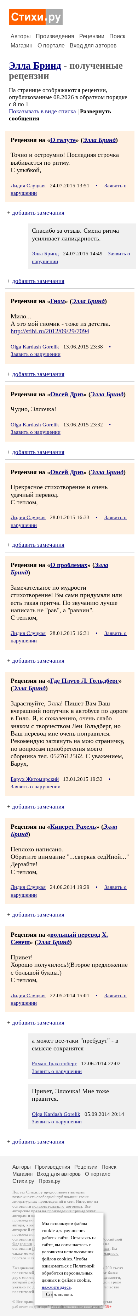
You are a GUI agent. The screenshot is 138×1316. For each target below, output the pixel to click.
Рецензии (91, 36)
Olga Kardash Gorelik (35, 347)
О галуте (63, 139)
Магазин (22, 45)
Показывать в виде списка (42, 111)
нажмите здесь (56, 1287)
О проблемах (68, 564)
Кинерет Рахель (73, 826)
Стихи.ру (23, 1181)
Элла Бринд (35, 65)
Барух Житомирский (35, 779)
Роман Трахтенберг (54, 1063)
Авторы (21, 36)
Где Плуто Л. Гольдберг (84, 680)
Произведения (55, 36)
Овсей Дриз (67, 394)
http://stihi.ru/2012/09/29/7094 (50, 331)
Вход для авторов (93, 45)
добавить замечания (38, 212)
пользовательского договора (57, 1206)
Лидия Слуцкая (28, 185)
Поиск (117, 36)
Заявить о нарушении (36, 354)
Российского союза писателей (77, 1307)
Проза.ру (50, 1181)
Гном (57, 301)
